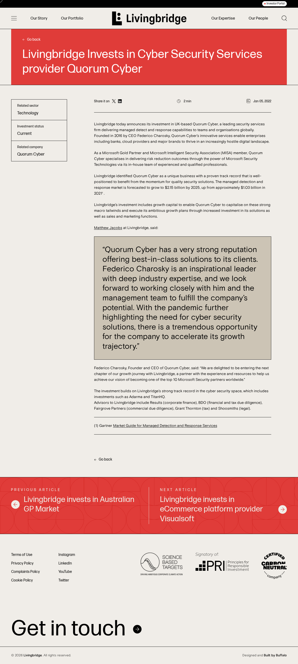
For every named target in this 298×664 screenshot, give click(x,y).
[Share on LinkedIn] (120, 101)
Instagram (66, 555)
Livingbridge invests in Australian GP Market (79, 504)
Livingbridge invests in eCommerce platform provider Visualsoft (211, 509)
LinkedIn (65, 563)
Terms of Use (21, 555)
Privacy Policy (22, 563)
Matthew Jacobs (108, 228)
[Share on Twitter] (114, 101)
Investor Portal (276, 3)
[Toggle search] (284, 18)
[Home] (149, 18)
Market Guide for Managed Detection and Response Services (165, 425)
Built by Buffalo (275, 655)
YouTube (65, 572)
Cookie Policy (22, 580)
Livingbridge (33, 655)
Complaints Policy (25, 572)
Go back (34, 39)
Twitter (63, 580)
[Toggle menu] (14, 18)
